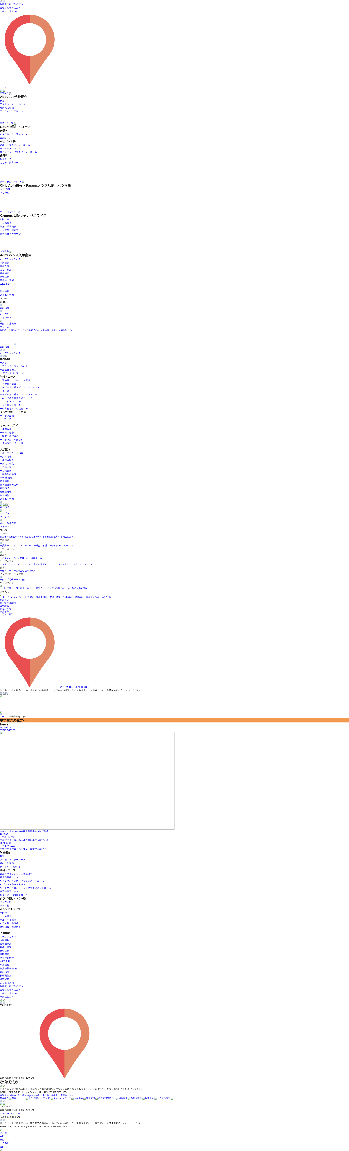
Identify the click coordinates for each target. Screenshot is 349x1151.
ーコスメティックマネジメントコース (74, 564)
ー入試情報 (27, 597)
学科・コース (7, 123)
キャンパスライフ (9, 212)
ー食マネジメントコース (43, 564)
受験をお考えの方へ (32, 330)
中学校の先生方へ (51, 330)
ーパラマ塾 (19, 579)
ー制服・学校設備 (34, 588)
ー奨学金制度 (40, 597)
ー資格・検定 (54, 597)
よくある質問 (6, 614)
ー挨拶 (3, 545)
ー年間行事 (5, 588)
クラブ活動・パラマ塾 (11, 182)
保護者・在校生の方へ (11, 330)
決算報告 (4, 611)
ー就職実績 (78, 597)
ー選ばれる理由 (41, 545)
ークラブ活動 (6, 579)
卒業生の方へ (67, 330)
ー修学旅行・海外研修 (76, 588)
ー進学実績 (66, 597)
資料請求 (4, 606)
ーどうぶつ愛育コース (24, 571)
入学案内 (4, 251)
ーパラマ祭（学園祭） (54, 588)
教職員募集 (5, 608)
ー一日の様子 (18, 588)
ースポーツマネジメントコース (15, 564)
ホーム (3, 716)
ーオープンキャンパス (11, 597)
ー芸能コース (35, 558)
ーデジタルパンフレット (62, 545)
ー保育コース (6, 571)
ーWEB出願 (105, 597)
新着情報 (4, 600)
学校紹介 (4, 93)
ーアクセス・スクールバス (20, 545)
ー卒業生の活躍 (91, 597)
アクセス (63, 687)
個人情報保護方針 (8, 603)
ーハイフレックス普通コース (14, 558)
